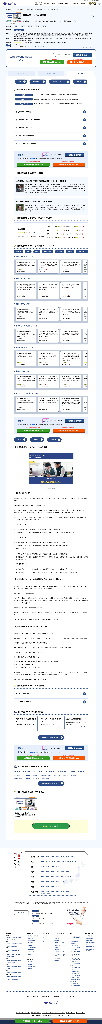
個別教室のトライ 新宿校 (53, 9)
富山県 (47, 867)
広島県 (57, 881)
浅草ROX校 (81, 772)
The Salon (57, 1015)
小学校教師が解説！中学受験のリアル (75, 972)
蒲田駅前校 (74, 775)
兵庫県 (47, 876)
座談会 (66, 3)
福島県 (73, 856)
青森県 (47, 856)
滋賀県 (69, 876)
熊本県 (57, 892)
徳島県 (42, 887)
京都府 (52, 876)
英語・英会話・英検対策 (75, 968)
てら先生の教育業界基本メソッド (75, 948)
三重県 (57, 872)
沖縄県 (48, 893)
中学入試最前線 (74, 945)
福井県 (57, 867)
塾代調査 (83, 3)
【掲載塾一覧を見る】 (33, 936)
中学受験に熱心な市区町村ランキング (60, 955)
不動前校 (43, 775)
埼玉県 (53, 862)
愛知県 (42, 872)
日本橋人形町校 (26, 772)
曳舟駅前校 (27, 775)
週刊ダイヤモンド (36, 1013)
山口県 (62, 881)
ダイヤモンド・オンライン (23, 1013)
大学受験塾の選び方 (60, 952)
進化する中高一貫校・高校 (90, 949)
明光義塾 (30, 945)
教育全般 (57, 949)
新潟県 (42, 867)
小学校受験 (57, 958)
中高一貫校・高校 (74, 3)
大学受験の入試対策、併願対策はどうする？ (75, 985)
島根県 (47, 881)
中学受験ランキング (46, 936)
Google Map (40, 46)
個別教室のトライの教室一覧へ (50, 738)
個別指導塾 (60, 3)
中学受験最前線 (89, 938)
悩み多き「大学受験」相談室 (75, 964)
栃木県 (69, 862)
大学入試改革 (89, 940)
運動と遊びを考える (75, 951)
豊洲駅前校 (36, 775)
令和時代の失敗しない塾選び (75, 942)
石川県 (52, 867)
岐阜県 (52, 872)
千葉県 (59, 862)
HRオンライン (65, 1015)
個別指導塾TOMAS (32, 943)
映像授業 (30, 968)
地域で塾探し (47, 3)
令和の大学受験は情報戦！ (75, 954)
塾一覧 (53, 3)
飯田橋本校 (17, 772)
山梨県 (68, 872)
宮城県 (57, 856)
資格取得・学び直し (60, 943)
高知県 (57, 887)
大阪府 (42, 876)
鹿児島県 (43, 893)
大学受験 (57, 940)
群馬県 (74, 862)
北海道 (42, 856)
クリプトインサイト (75, 1015)
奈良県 (57, 876)
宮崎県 (68, 892)
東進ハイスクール (32, 952)
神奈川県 (48, 862)
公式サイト (15, 23)
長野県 (62, 872)
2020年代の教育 (89, 936)
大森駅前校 (65, 775)
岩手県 (52, 856)
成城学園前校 (45, 778)
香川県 (47, 887)
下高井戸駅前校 (18, 778)
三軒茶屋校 (27, 778)
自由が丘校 (57, 775)
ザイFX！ (23, 1015)
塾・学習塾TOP (10, 9)
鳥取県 (42, 881)
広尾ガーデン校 (43, 772)
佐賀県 (47, 892)
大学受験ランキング (46, 940)
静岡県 (47, 872)
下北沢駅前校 (36, 778)
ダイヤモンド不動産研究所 (34, 1015)
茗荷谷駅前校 (71, 772)
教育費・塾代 (58, 945)
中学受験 (57, 936)
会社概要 (56, 996)
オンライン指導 (31, 966)
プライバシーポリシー (69, 996)
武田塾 (29, 954)
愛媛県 (52, 887)
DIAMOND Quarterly (48, 1015)
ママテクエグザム (90, 946)
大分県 (62, 892)
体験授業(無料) (52, 62)
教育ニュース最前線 (75, 975)
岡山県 (52, 881)
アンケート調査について (38, 918)
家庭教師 (57, 960)
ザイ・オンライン (80, 1013)
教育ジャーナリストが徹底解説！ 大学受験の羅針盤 (75, 979)
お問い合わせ (45, 996)
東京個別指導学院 (32, 940)
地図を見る (32, 158)
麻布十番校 (52, 772)
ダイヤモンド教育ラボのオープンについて (43, 923)
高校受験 (57, 938)
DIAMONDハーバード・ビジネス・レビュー (53, 1013)
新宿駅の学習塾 (41, 9)
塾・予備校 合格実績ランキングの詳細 (42, 913)
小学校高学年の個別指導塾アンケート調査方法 (52, 42)
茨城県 (64, 862)
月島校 (34, 772)
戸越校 (50, 775)
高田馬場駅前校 (62, 772)
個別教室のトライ (32, 949)
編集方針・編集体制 (32, 996)
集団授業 (30, 964)
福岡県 (42, 892)
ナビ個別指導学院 (32, 947)
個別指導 (30, 962)
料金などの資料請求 (79, 62)
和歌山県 (63, 876)
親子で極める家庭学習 (90, 943)
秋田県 (62, 856)
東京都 (42, 862)
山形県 (68, 856)
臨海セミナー (31, 938)
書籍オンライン (70, 1013)
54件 (30, 42)
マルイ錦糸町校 (18, 775)
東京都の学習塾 (20, 9)
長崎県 (52, 892)
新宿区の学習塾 (30, 9)
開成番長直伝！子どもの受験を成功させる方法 (75, 937)
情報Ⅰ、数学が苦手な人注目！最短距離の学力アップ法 (75, 959)
